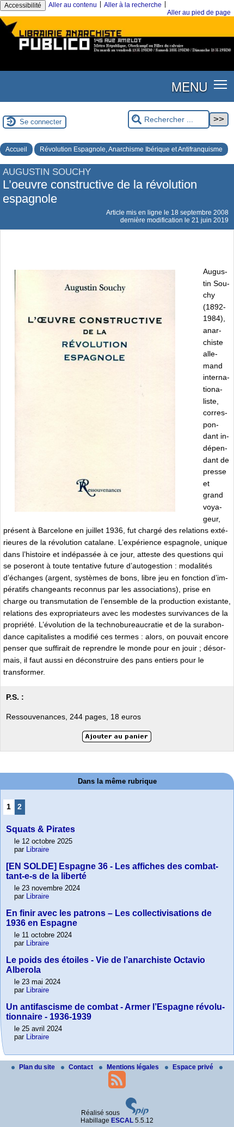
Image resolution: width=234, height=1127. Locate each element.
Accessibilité (22, 5)
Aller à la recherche (133, 5)
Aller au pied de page (199, 12)
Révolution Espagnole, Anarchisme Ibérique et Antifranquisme (131, 149)
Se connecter (40, 122)
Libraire (37, 849)
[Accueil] (117, 53)
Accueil (16, 149)
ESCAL (122, 1120)
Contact (82, 1067)
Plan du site (38, 1067)
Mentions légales (134, 1067)
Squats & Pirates (40, 829)
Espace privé (194, 1067)
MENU (189, 86)
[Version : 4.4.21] (137, 1113)
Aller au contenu (72, 5)
